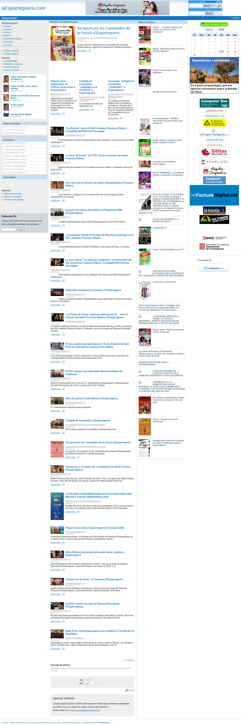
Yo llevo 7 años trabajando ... (16, 133)
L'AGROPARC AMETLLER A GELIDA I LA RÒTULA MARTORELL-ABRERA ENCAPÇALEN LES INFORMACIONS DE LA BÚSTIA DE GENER (159, 319)
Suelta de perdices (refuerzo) (16, 166)
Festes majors (17, 105)
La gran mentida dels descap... (16, 163)
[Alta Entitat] (214, 126)
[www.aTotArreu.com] (213, 271)
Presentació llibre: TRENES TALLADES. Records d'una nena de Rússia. (168, 120)
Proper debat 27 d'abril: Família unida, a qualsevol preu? (167, 141)
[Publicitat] (214, 107)
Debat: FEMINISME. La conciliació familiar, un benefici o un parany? (168, 174)
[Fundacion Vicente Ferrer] (214, 184)
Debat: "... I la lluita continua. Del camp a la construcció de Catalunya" (167, 29)
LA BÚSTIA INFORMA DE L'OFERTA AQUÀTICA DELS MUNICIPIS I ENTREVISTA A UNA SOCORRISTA (161, 373)
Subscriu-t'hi (9, 216)
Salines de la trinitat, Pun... (15, 146)
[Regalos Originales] (214, 175)
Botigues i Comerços (13, 64)
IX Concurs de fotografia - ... (15, 169)
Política (7, 32)
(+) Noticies (129, 660)
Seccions (8, 45)
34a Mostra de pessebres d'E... (16, 172)
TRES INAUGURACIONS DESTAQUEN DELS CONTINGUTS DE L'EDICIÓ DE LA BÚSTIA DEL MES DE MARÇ (161, 273)
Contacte (235, 18)
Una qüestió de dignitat (21, 114)
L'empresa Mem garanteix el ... (16, 143)
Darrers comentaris (11, 124)
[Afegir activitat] (214, 26)
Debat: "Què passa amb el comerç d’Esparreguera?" (169, 50)
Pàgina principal (9, 18)
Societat (8, 29)
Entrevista (8, 42)
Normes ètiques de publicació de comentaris (43, 722)
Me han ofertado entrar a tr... (15, 126)
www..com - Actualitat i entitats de (86, 722)
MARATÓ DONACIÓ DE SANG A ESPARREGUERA (154, 363)
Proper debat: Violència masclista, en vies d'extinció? (169, 331)
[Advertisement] (93, 70)
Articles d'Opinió (11, 54)
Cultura (7, 35)
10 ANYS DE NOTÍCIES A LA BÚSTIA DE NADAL (166, 220)
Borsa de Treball (11, 70)
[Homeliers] (214, 165)
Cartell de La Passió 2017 (164, 282)
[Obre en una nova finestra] (214, 112)
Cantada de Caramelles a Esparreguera (164, 163)
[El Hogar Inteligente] (214, 136)
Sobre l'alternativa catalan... (15, 153)
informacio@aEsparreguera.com (85, 710)
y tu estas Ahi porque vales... (16, 130)
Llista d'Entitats (11, 61)
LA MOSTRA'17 (160, 228)
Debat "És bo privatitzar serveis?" (169, 249)
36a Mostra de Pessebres (165, 92)
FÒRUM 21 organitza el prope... (17, 156)
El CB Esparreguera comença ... (17, 159)
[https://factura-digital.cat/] (214, 205)
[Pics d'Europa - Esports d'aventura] (214, 223)
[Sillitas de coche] (214, 156)
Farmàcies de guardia (14, 199)
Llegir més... (82, 51)
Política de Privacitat (17, 722)
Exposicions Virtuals (13, 39)
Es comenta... (9, 140)
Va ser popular (9, 177)
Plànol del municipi (12, 194)
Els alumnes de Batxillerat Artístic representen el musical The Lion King (168, 399)
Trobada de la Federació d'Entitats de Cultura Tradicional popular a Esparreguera (168, 442)
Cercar (131, 690)
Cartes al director (12, 51)
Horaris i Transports (13, 197)
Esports (7, 26)
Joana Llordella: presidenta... (16, 149)
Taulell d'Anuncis (12, 67)
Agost (209, 29)
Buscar (209, 13)
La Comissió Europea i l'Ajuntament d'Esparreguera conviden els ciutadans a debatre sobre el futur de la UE (162, 353)
